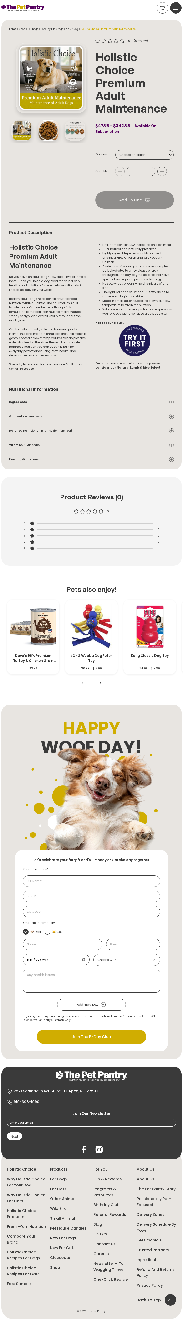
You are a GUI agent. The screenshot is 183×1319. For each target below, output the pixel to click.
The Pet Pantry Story (156, 1189)
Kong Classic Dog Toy (150, 655)
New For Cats (63, 1248)
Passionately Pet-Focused (154, 1201)
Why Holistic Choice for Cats (26, 1198)
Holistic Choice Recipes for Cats (23, 1271)
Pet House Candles (68, 1228)
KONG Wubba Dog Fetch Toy (91, 658)
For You (100, 1169)
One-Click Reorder (111, 1279)
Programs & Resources (104, 1192)
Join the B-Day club (91, 1037)
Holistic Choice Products (21, 1213)
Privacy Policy (150, 1285)
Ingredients (148, 1260)
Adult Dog (72, 29)
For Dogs (33, 29)
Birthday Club (106, 1204)
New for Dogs (63, 1238)
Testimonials (149, 1240)
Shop (22, 29)
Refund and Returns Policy (156, 1272)
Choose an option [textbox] (132, 155)
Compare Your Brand (21, 1239)
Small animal (62, 1218)
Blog (97, 1224)
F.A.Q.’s (100, 1234)
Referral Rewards (109, 1214)
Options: (101, 154)
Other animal (62, 1199)
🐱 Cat (57, 932)
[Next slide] (100, 683)
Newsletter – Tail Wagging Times (109, 1266)
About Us (145, 1169)
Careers (101, 1254)
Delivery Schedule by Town (156, 1227)
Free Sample (19, 1283)
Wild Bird (58, 1208)
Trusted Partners (153, 1250)
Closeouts (60, 1257)
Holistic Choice (21, 1169)
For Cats (58, 1189)
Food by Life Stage (52, 29)
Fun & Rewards (107, 1179)
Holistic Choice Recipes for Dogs (23, 1255)
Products (58, 1169)
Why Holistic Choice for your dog (26, 1182)
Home (12, 29)
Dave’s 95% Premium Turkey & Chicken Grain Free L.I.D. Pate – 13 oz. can (33, 658)
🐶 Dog (35, 932)
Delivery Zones (150, 1214)
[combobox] (144, 155)
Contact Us (104, 1244)
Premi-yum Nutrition (26, 1226)
